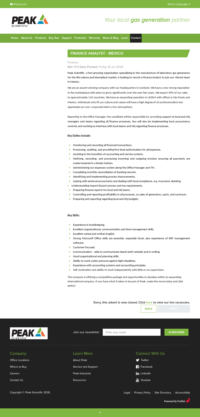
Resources (20, 4)
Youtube (145, 380)
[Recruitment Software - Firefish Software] (177, 399)
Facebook (146, 366)
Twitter (144, 360)
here (149, 302)
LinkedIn (145, 373)
